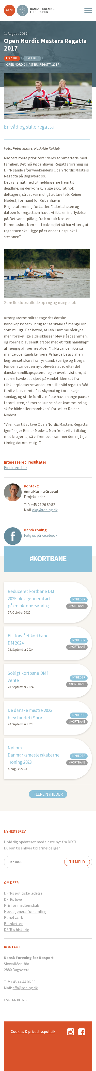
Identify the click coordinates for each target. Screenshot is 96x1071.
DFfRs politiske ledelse (23, 893)
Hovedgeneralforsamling (25, 911)
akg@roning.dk (44, 509)
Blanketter (13, 923)
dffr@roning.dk (25, 987)
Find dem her (15, 467)
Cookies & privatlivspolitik (33, 1031)
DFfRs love (13, 899)
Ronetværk (13, 917)
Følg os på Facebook (40, 535)
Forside (12, 58)
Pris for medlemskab (21, 905)
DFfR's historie (16, 929)
